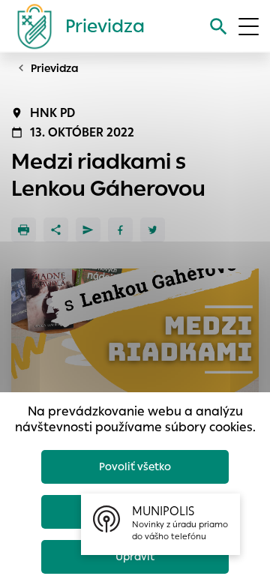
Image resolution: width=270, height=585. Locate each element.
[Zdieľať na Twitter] (152, 230)
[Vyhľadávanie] (218, 26)
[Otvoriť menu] (248, 26)
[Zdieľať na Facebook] (120, 230)
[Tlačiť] (23, 230)
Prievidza (55, 68)
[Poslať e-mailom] (88, 230)
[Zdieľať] (56, 230)
